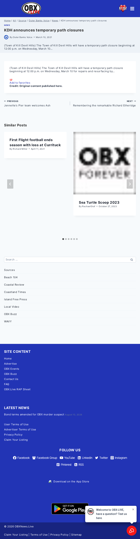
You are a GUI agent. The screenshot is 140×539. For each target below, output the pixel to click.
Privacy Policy (13, 434)
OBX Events (11, 368)
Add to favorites (20, 82)
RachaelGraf (88, 206)
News (7, 25)
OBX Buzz (10, 314)
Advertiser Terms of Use (20, 429)
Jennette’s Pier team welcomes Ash (27, 103)
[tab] (63, 239)
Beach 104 (11, 277)
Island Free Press (15, 299)
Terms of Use (39, 534)
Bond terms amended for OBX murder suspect (34, 414)
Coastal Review (14, 284)
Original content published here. (40, 86)
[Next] (130, 184)
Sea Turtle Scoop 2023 (99, 202)
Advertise (10, 363)
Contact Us (11, 379)
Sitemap (76, 534)
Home (8, 358)
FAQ (6, 384)
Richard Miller (20, 149)
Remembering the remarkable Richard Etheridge (104, 103)
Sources (9, 270)
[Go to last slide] (10, 184)
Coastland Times (15, 292)
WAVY (8, 321)
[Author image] (6, 37)
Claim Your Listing (16, 439)
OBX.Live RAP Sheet (17, 389)
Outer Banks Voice (22, 37)
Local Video (11, 306)
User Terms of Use (16, 424)
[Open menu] (132, 8)
